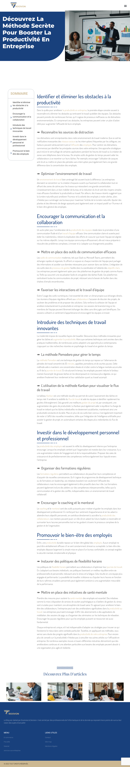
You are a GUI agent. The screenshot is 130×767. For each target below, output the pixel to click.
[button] (125, 6)
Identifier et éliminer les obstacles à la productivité (21, 105)
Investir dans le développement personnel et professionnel (19, 141)
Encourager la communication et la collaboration (22, 117)
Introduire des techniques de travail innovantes (22, 128)
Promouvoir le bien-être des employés (21, 152)
